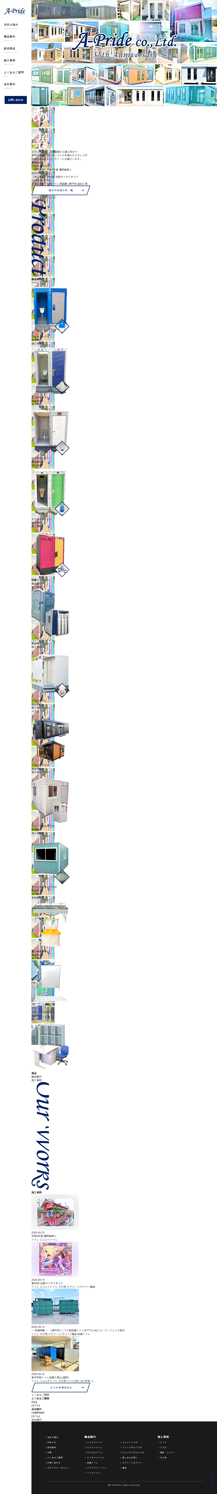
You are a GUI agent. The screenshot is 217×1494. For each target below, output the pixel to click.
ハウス (163, 1447)
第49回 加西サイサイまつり (47, 1283)
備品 (124, 1467)
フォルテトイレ (49, 1381)
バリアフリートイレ (97, 1467)
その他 (62, 1286)
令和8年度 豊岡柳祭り (44, 1236)
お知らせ (51, 1442)
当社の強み (11, 26)
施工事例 (9, 62)
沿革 (49, 1452)
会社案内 (9, 86)
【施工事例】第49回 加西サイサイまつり (54, 176)
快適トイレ (83, 1334)
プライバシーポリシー (58, 1467)
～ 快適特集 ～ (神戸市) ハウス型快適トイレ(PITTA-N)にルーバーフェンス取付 (78, 1330)
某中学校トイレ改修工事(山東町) (50, 1377)
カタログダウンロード (44, 197)
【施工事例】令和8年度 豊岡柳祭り (51, 169)
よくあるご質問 (14, 74)
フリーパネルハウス (132, 1447)
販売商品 (10, 50)
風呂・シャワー (168, 1452)
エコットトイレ (49, 1239)
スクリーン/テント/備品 (81, 1286)
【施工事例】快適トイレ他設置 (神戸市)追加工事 (59, 183)
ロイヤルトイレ (95, 1452)
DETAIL (36, 1405)
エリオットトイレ (96, 1457)
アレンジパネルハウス (133, 1452)
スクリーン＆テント (132, 1462)
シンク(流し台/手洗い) (80, 1381)
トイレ (35, 1239)
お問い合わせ (15, 100)
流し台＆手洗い (130, 1457)
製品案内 (9, 38)
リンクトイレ (93, 1473)
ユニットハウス (130, 1442)
